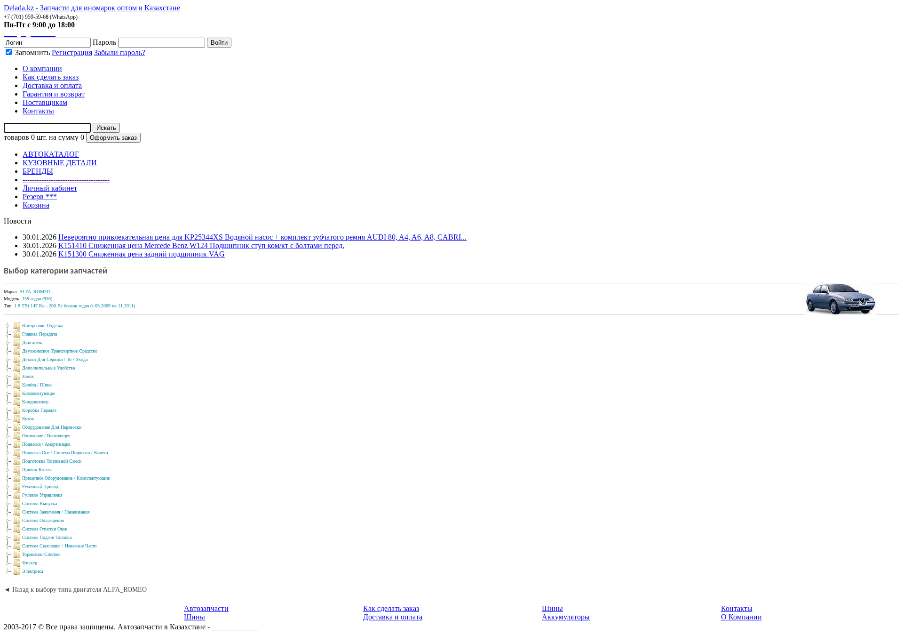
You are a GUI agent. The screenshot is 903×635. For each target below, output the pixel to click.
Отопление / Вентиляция (46, 435)
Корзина (36, 205)
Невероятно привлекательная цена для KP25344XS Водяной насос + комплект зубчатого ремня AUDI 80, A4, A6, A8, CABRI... (262, 237)
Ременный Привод (40, 486)
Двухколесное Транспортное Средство (59, 351)
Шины (194, 617)
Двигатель (32, 342)
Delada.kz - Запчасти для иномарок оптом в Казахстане (92, 8)
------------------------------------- (66, 180)
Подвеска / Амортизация (46, 444)
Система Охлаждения (43, 520)
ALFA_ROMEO (34, 291)
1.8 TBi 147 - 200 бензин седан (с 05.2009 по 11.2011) (74, 305)
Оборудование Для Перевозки (51, 427)
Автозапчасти (206, 608)
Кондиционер (35, 401)
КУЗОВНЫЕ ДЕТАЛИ (60, 163)
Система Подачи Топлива (46, 537)
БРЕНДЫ (38, 171)
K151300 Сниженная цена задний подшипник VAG (141, 254)
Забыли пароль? (119, 52)
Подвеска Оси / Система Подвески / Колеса (65, 452)
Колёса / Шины (37, 384)
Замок (28, 376)
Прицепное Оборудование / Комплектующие (66, 478)
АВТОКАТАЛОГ (51, 154)
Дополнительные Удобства (48, 367)
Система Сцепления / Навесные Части (59, 545)
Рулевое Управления (42, 495)
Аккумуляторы (566, 617)
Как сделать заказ (391, 608)
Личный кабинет (50, 188)
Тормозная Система (41, 554)
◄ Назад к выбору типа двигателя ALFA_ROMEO (75, 589)
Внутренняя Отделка (42, 325)
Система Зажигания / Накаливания (56, 511)
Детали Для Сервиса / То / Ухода (54, 359)
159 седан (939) (37, 298)
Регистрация (72, 52)
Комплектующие (38, 393)
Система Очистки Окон (44, 528)
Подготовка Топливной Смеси (51, 461)
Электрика (32, 571)
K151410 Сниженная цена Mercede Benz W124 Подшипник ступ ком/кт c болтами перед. (201, 245)
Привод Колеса (37, 469)
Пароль (104, 42)
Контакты (736, 608)
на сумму (64, 137)
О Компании (741, 617)
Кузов (28, 418)
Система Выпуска (39, 503)
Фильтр (29, 562)
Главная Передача (39, 334)
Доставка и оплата (392, 617)
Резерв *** (40, 197)
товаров (16, 137)
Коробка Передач (39, 410)
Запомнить (31, 52)
